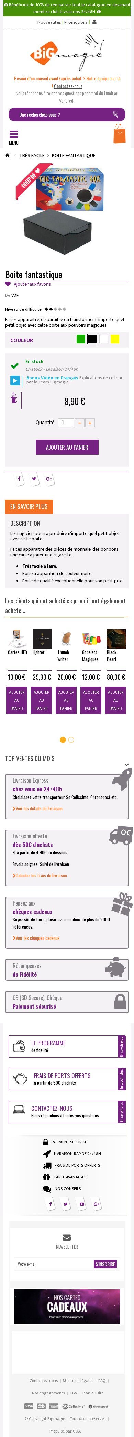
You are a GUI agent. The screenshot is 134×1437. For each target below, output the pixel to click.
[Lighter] (42, 639)
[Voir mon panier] (120, 136)
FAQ (101, 1380)
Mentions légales (78, 1380)
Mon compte (94, 21)
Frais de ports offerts (77, 1165)
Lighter (39, 652)
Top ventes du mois (30, 758)
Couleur (21, 340)
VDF (15, 295)
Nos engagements (48, 1393)
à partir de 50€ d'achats (62, 1078)
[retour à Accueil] (7, 156)
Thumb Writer (63, 655)
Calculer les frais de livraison (41, 875)
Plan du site (92, 1393)
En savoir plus (29, 506)
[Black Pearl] (116, 639)
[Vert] (81, 339)
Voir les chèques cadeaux (37, 937)
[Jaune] (115, 339)
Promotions (76, 22)
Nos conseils (68, 1188)
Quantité (45, 422)
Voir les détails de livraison (39, 808)
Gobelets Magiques (90, 655)
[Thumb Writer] (67, 639)
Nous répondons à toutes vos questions (65, 1111)
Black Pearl (111, 655)
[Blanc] (103, 339)
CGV (73, 1393)
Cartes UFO (17, 652)
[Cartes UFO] (17, 639)
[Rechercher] (117, 116)
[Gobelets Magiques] (91, 639)
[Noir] (92, 339)
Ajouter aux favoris (32, 284)
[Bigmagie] (67, 52)
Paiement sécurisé (69, 1142)
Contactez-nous (44, 1380)
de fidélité (48, 1046)
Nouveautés (49, 22)
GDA (77, 1431)
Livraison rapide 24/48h (77, 1153)
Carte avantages (70, 1177)
